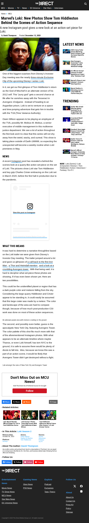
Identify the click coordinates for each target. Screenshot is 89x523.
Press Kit (69, 505)
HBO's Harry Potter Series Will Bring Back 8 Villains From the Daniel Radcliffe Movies (77, 53)
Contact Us (70, 501)
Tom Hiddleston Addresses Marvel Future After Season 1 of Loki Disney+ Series (47, 424)
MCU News (6, 495)
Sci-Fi (41, 441)
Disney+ (5, 441)
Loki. (42, 81)
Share (7, 402)
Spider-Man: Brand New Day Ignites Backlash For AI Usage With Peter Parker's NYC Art (77, 110)
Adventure (42, 438)
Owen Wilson (25, 436)
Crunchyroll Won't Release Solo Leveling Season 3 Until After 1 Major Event (77, 121)
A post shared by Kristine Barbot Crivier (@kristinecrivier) (34, 236)
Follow (8, 462)
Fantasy (41, 440)
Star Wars (47, 8)
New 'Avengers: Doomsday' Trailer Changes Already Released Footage (77, 63)
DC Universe (35, 8)
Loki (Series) (70, 164)
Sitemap (69, 512)
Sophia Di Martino (27, 438)
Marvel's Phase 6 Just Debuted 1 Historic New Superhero (78, 82)
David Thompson (9, 35)
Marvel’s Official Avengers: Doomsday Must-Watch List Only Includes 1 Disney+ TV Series (78, 153)
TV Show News (8, 492)
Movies (11, 8)
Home (3, 14)
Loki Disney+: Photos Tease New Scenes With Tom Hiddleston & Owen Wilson (29, 424)
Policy (68, 508)
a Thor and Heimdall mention (23, 265)
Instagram (16, 161)
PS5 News (27, 488)
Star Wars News (8, 499)
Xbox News (28, 484)
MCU (3, 8)
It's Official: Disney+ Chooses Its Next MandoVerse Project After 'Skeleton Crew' (78, 73)
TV (18, 8)
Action (41, 436)
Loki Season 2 (24, 431)
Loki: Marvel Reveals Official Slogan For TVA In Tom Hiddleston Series (11, 423)
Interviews (58, 8)
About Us (70, 497)
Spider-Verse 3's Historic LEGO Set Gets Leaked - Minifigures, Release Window (77, 142)
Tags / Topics (49, 492)
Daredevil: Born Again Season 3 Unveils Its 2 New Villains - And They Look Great (78, 132)
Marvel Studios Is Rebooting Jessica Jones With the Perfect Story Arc (77, 91)
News (24, 8)
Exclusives (48, 488)
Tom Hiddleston (26, 440)
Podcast (47, 484)
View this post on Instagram (24, 212)
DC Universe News (10, 503)
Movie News (7, 488)
